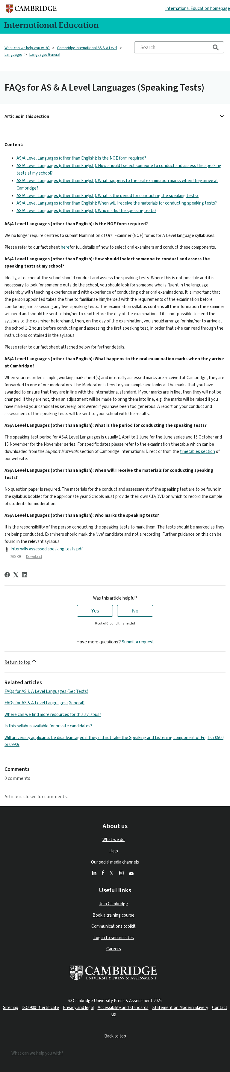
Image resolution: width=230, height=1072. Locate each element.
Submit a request (138, 642)
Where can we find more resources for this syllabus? (52, 714)
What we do (113, 840)
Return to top (17, 662)
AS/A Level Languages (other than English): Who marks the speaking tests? (86, 211)
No (135, 610)
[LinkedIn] (24, 574)
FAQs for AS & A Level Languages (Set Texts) (46, 691)
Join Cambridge (113, 904)
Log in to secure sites (113, 938)
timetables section (197, 451)
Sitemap (10, 1008)
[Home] (31, 9)
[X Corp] (16, 574)
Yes (95, 610)
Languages (13, 54)
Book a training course (113, 915)
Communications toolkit (113, 926)
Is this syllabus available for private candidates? (48, 726)
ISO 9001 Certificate (40, 1008)
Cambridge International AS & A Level (87, 48)
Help (113, 851)
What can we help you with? (27, 48)
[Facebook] (7, 574)
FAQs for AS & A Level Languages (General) (44, 703)
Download (34, 556)
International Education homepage (197, 8)
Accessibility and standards (123, 1008)
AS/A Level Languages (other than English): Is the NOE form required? (81, 158)
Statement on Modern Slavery (180, 1008)
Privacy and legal (78, 1008)
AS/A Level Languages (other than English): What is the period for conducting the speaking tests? (107, 196)
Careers (113, 949)
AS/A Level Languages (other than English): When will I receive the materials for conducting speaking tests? (116, 203)
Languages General (44, 54)
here (65, 247)
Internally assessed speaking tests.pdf (46, 549)
